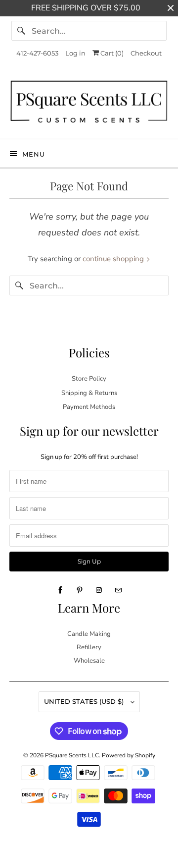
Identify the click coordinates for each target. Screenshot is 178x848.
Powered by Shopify (128, 755)
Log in (75, 53)
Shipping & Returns (89, 393)
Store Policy (89, 378)
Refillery (89, 647)
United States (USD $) (85, 701)
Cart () (111, 53)
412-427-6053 (37, 53)
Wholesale (89, 660)
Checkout (146, 53)
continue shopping (114, 259)
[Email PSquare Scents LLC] (118, 590)
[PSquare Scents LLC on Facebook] (60, 590)
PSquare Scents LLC (72, 755)
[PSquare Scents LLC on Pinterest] (79, 590)
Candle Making (89, 633)
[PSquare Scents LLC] (89, 103)
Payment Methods (89, 406)
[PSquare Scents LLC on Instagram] (98, 590)
